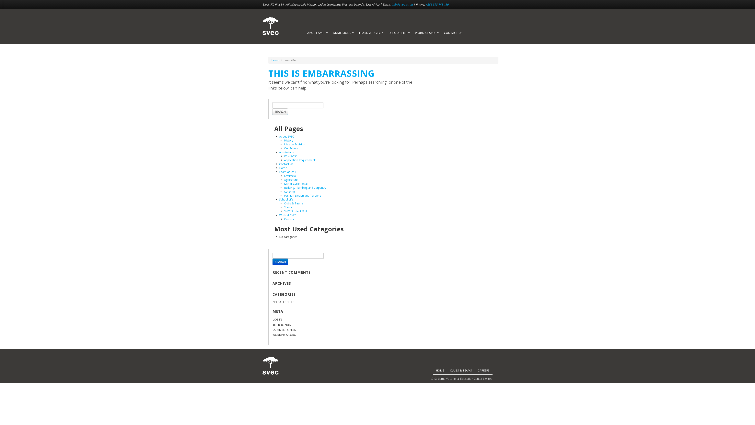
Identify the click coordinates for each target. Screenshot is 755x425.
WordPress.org (284, 335)
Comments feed (284, 330)
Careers (289, 219)
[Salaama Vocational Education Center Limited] (270, 26)
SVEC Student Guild (296, 211)
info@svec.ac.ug (402, 4)
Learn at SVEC (370, 33)
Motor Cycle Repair (296, 184)
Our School (291, 148)
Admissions (342, 33)
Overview (290, 176)
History (288, 140)
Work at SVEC (425, 33)
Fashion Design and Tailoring (302, 195)
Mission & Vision (294, 144)
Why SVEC (290, 156)
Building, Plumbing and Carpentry (305, 187)
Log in (277, 319)
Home (275, 60)
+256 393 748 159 (437, 4)
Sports (288, 207)
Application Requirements (300, 160)
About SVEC (316, 33)
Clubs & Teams (294, 203)
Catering (289, 191)
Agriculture (291, 180)
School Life (398, 33)
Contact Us (453, 33)
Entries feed (282, 324)
